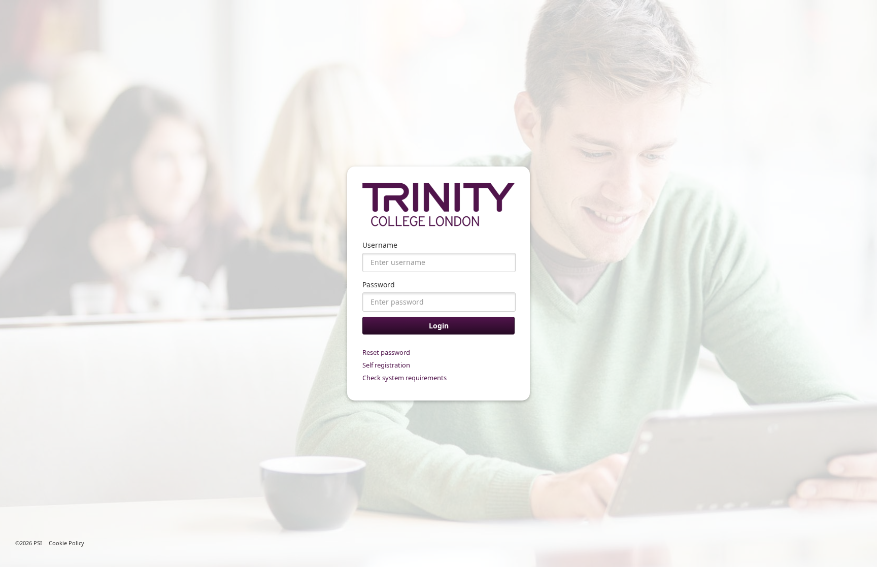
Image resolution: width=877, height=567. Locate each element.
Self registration (386, 365)
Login (439, 325)
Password (378, 284)
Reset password (386, 352)
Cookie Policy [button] (66, 543)
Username (379, 245)
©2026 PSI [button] (28, 543)
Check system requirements (404, 377)
